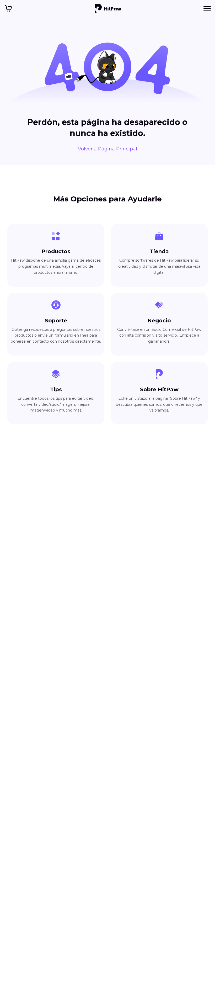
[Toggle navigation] (207, 8)
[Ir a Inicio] (108, 8)
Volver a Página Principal (107, 149)
